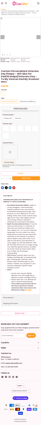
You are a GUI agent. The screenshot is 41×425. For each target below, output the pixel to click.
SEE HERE (28, 290)
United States (19, 391)
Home (3, 9)
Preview (20, 173)
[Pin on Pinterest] (13, 187)
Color (4, 90)
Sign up (31, 335)
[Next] (39, 37)
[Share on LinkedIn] (10, 187)
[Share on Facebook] (2, 187)
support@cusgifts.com (13, 363)
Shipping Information (10, 303)
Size (2, 98)
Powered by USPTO (20, 421)
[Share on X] (6, 187)
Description (7, 196)
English (19, 385)
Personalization (8, 298)
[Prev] (2, 37)
